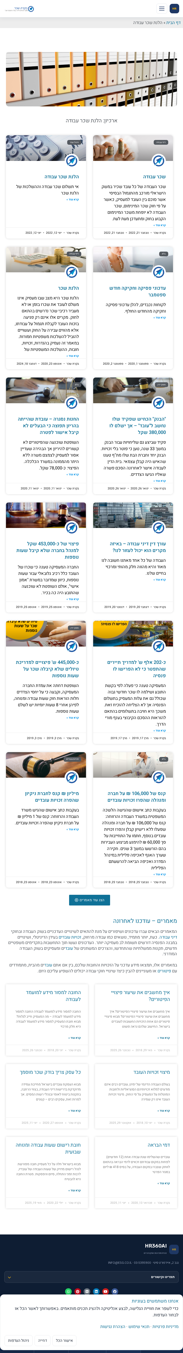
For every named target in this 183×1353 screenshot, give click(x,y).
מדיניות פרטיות (165, 1326)
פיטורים (164, 971)
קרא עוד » (159, 225)
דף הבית (173, 23)
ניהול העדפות (18, 1340)
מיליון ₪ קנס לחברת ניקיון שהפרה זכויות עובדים (52, 797)
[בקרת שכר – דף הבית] (20, 8)
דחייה (42, 1340)
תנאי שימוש (138, 1326)
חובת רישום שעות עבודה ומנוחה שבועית (48, 1148)
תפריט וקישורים (163, 1277)
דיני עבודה (168, 937)
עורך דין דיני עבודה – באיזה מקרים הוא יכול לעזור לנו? (138, 547)
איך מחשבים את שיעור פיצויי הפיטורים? (140, 996)
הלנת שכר (68, 288)
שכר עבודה (154, 176)
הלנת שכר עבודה (62, 176)
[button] (89, 900)
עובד (69, 948)
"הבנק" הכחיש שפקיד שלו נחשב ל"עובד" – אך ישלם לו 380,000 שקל (137, 426)
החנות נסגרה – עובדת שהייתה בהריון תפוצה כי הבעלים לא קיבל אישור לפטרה (48, 426)
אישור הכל (64, 1340)
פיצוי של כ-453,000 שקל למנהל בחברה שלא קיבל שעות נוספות (47, 550)
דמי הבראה (159, 1145)
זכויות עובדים (70, 937)
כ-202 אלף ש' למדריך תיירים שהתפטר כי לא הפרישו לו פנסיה (136, 669)
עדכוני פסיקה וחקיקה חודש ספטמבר (137, 291)
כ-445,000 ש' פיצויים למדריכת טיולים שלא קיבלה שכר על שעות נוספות (47, 669)
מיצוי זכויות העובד (151, 1072)
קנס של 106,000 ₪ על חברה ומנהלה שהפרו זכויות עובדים (136, 797)
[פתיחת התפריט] (161, 9)
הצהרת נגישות (112, 1326)
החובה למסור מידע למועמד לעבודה (53, 996)
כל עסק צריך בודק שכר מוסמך (50, 1072)
